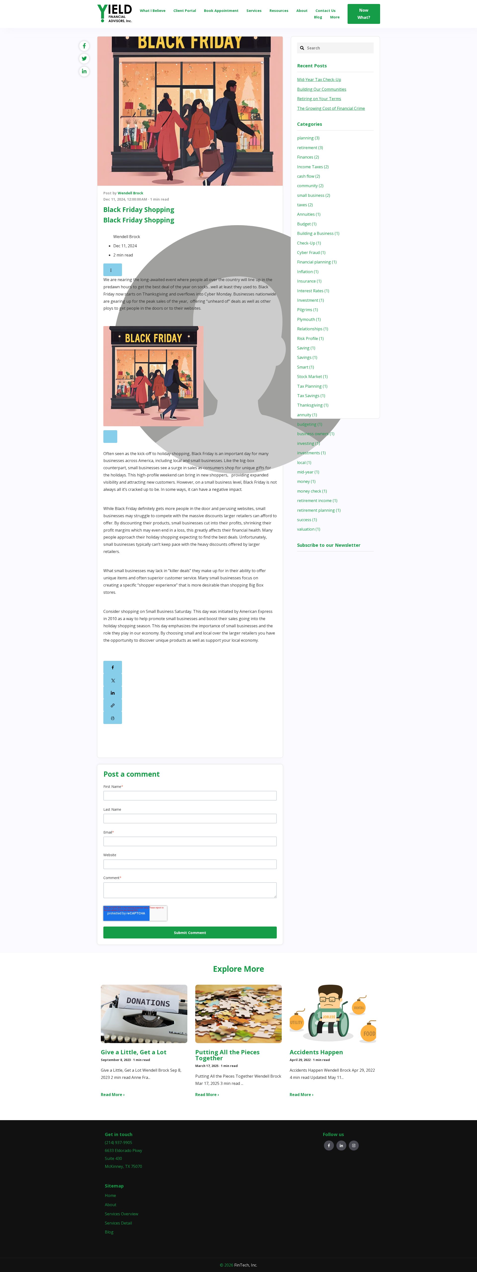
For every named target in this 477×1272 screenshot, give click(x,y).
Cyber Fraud (311, 252)
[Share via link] (112, 705)
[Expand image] (110, 436)
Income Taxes (313, 167)
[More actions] (112, 269)
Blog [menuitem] (109, 1232)
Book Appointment (221, 10)
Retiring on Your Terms (319, 98)
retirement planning (319, 510)
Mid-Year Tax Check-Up (319, 79)
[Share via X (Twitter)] (112, 680)
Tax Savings (311, 395)
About (302, 10)
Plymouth (309, 319)
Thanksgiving (312, 405)
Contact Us (326, 10)
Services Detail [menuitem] (118, 1223)
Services (254, 10)
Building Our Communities (321, 89)
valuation (308, 529)
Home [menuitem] (110, 1195)
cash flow (308, 176)
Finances (308, 157)
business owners (315, 433)
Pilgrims (307, 309)
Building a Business (318, 233)
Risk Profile (310, 338)
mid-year (308, 472)
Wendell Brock (130, 193)
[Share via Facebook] (112, 667)
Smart (305, 367)
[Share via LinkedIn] (112, 692)
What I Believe (152, 10)
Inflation (307, 271)
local (304, 462)
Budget (307, 224)
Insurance (309, 281)
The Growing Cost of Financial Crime (331, 108)
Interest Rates (313, 291)
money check (312, 491)
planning (308, 138)
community (310, 185)
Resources (279, 10)
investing (308, 443)
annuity (307, 415)
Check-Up (309, 243)
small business (313, 195)
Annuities (308, 214)
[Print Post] (112, 717)
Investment (310, 300)
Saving (306, 348)
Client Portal (184, 10)
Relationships (312, 329)
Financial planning (317, 262)
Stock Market (312, 376)
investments (311, 453)
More (335, 17)
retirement (310, 147)
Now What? (364, 13)
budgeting (309, 424)
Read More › (113, 1094)
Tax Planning (312, 386)
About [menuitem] (110, 1204)
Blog (318, 17)
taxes (305, 205)
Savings (307, 357)
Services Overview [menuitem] (121, 1214)
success (307, 519)
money (306, 481)
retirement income (317, 500)
